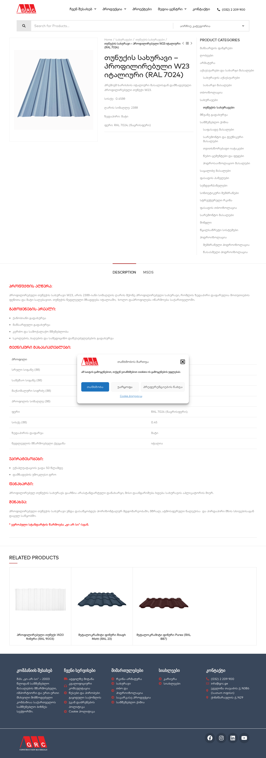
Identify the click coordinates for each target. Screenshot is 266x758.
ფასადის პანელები (214, 178)
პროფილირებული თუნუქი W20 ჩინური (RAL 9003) (40, 637)
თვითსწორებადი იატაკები (223, 148)
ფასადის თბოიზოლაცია (218, 208)
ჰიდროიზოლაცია (213, 237)
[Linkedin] (233, 738)
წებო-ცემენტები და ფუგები (223, 156)
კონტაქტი (201, 9)
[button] (183, 362)
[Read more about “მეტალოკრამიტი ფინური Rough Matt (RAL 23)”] (118, 575)
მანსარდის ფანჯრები (216, 48)
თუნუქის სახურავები (150, 39)
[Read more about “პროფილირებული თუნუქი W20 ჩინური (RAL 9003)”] (56, 575)
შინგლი (206, 222)
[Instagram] (221, 738)
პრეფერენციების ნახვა (162, 387)
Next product (191, 43)
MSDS (148, 272)
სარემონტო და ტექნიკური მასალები (223, 139)
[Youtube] (244, 738)
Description (124, 272)
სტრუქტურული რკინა (216, 200)
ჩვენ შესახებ (81, 9)
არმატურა (207, 63)
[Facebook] (210, 738)
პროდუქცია (112, 9)
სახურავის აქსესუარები (221, 78)
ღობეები (206, 55)
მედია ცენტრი (170, 9)
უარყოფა (124, 387)
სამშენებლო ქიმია (214, 122)
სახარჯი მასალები (217, 85)
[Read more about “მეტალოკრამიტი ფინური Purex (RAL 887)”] (180, 575)
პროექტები (142, 9)
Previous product (183, 43)
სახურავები (124, 39)
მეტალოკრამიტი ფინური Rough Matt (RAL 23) (102, 637)
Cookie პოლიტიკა (131, 396)
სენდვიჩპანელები (213, 185)
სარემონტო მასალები (217, 215)
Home (108, 39)
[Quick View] (46, 575)
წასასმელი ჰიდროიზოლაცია (225, 252)
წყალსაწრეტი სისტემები (219, 230)
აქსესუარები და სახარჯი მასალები (227, 70)
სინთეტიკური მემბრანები (219, 193)
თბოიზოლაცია (211, 92)
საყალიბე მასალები (215, 171)
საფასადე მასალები (218, 129)
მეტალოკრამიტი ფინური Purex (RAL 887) (164, 637)
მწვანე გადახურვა (214, 115)
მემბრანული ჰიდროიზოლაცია (226, 245)
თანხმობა (95, 387)
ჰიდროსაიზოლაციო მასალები (226, 163)
